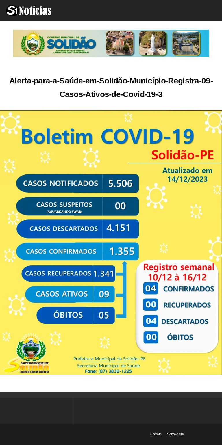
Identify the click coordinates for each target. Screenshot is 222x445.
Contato (155, 434)
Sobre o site (175, 434)
